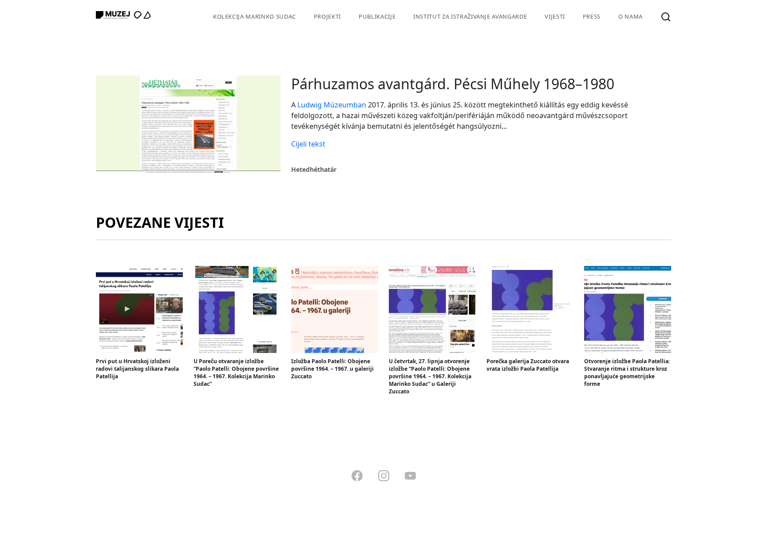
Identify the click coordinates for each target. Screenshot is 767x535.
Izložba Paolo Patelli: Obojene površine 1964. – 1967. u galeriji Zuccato (332, 368)
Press (592, 16)
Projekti (327, 16)
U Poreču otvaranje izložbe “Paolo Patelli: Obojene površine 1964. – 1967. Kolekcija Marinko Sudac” (236, 372)
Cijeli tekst (308, 144)
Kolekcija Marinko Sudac (254, 16)
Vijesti (555, 16)
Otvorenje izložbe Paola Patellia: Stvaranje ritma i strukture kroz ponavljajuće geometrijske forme (627, 372)
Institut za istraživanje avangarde (470, 16)
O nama (630, 16)
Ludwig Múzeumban (331, 105)
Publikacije (377, 16)
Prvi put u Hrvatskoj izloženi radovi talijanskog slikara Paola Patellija (137, 368)
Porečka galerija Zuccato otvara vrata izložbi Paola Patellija (527, 365)
